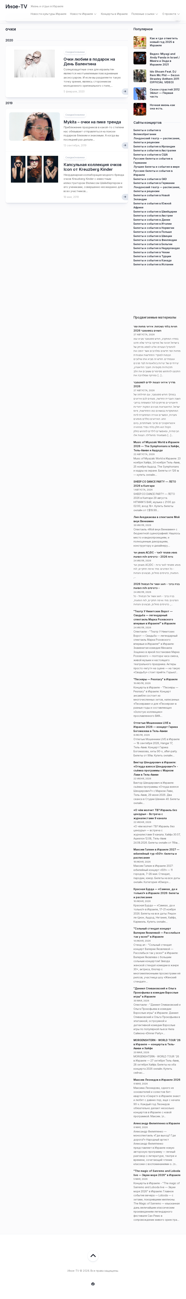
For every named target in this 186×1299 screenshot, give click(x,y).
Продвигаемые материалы (155, 317)
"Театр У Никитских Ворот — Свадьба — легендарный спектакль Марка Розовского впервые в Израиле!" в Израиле (155, 617)
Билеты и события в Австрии (153, 215)
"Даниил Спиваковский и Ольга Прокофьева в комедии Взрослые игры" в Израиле (156, 992)
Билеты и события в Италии (153, 223)
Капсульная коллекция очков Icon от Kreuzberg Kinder (93, 167)
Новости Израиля (81, 14)
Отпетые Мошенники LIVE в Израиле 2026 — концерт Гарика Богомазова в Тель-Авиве (156, 727)
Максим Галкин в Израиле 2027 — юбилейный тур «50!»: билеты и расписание (156, 853)
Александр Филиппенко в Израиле (157, 1123)
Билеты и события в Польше (153, 231)
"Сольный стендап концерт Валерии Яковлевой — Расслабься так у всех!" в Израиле (157, 932)
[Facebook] (93, 1284)
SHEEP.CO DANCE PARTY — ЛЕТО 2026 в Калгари (155, 483)
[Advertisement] (157, 289)
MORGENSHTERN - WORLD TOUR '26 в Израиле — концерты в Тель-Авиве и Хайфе (157, 1044)
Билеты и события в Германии (154, 182)
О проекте (169, 14)
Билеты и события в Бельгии (153, 244)
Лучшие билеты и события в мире (157, 166)
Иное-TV (16, 6)
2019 (9, 103)
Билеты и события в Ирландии (154, 146)
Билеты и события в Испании (153, 264)
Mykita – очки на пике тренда (92, 122)
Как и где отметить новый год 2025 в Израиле (164, 42)
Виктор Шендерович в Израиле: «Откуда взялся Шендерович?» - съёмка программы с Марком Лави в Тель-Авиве (156, 768)
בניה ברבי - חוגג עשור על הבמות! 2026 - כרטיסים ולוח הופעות (157, 586)
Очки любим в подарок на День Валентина (89, 61)
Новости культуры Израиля (48, 14)
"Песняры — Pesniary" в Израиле (156, 679)
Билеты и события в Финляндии (155, 239)
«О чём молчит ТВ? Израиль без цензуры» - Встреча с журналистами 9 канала (155, 814)
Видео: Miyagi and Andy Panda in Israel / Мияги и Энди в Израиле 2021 (165, 59)
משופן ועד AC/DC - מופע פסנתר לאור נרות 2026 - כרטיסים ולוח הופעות (155, 554)
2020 (9, 40)
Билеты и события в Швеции (153, 235)
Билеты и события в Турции (152, 256)
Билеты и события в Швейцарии (155, 211)
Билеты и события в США (151, 154)
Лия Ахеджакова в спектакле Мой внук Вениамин (157, 519)
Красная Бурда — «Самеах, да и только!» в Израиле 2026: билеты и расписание (156, 893)
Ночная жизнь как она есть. (162, 106)
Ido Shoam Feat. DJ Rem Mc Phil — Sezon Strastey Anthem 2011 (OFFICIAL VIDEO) (164, 77)
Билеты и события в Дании (152, 219)
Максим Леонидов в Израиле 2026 (157, 1079)
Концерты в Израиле (114, 14)
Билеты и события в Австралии (155, 150)
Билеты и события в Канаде (153, 260)
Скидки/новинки (75, 51)
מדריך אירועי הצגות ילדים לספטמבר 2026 (154, 384)
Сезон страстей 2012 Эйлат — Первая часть (165, 93)
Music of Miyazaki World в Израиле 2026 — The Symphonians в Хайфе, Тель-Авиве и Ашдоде (157, 446)
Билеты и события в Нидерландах (157, 248)
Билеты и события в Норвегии (154, 227)
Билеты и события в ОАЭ (150, 179)
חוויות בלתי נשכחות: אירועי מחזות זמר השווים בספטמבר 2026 (155, 328)
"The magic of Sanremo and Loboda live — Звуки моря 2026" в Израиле (157, 1173)
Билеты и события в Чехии (152, 252)
